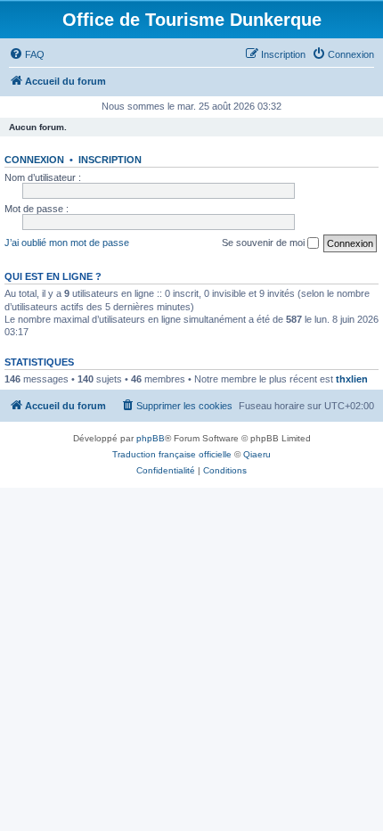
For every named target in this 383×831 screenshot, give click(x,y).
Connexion (34, 159)
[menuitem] (27, 54)
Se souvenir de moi (264, 242)
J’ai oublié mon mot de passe (66, 242)
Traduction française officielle (172, 454)
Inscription (110, 159)
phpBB (150, 438)
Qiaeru (257, 454)
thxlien (352, 379)
